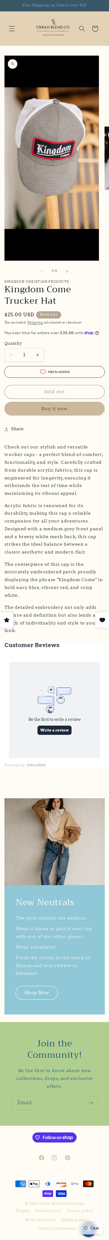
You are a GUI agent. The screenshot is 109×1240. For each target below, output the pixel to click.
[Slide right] (67, 271)
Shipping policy (75, 1220)
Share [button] (17, 428)
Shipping (35, 322)
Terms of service (40, 1220)
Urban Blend (50, 1204)
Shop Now (36, 993)
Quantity (13, 343)
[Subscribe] (91, 1103)
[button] (11, 28)
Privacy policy (80, 1211)
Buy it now (54, 408)
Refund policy (48, 1211)
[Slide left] (42, 271)
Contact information (57, 1229)
